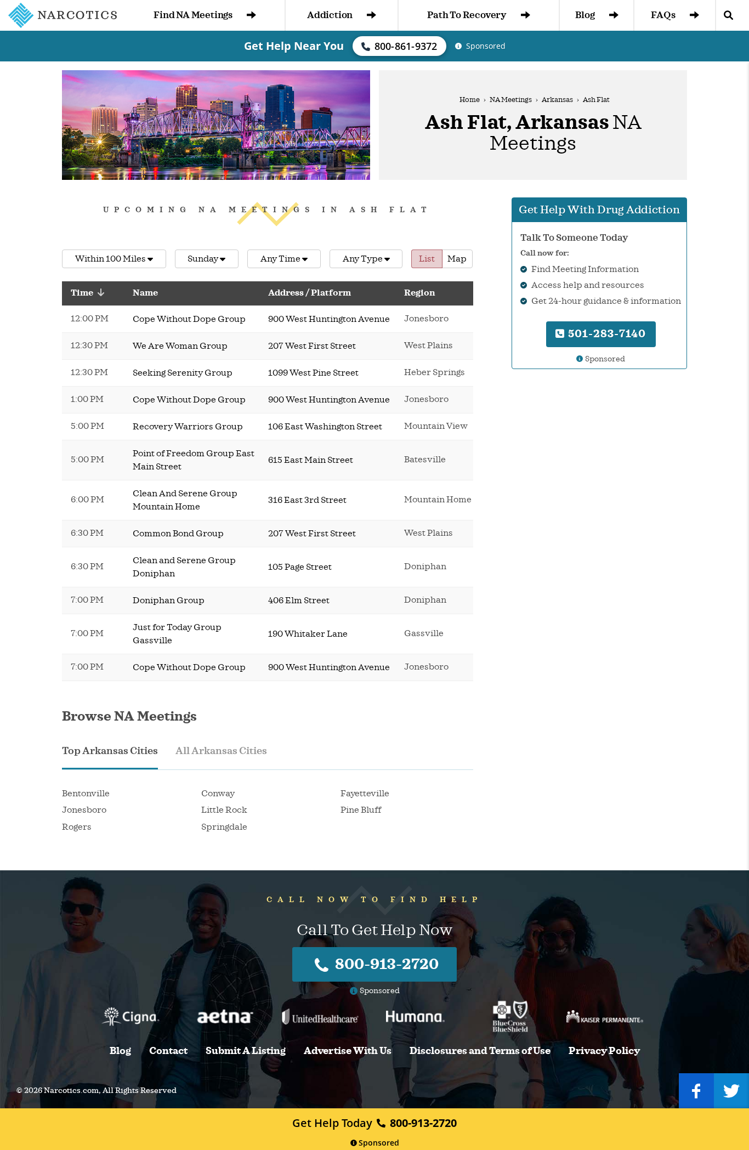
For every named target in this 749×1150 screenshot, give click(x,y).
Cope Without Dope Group (189, 319)
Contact (168, 1051)
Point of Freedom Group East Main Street (193, 460)
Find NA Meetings (193, 15)
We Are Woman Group (180, 346)
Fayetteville (365, 793)
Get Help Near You (294, 45)
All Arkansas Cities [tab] (221, 751)
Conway (218, 793)
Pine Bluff (361, 810)
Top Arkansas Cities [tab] (110, 751)
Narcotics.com (71, 1090)
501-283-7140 (605, 334)
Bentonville (86, 793)
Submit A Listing (246, 1051)
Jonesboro (84, 810)
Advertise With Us (347, 1051)
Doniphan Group (169, 600)
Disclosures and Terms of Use (480, 1051)
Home (469, 99)
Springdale (224, 827)
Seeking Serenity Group (182, 372)
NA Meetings (511, 99)
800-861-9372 (406, 46)
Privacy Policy (604, 1051)
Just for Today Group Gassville (177, 634)
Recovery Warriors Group (188, 426)
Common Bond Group (178, 533)
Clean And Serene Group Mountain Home (185, 500)
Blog (584, 15)
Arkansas (557, 99)
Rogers (77, 827)
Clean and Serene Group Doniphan (184, 567)
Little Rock (224, 810)
